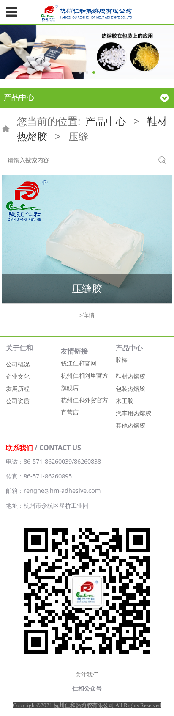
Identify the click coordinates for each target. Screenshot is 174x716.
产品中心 (105, 121)
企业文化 (18, 376)
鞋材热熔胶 (130, 376)
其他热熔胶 (130, 425)
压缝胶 (87, 288)
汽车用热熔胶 (133, 413)
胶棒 (122, 360)
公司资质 (18, 401)
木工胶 (124, 401)
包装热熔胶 (130, 388)
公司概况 (18, 364)
